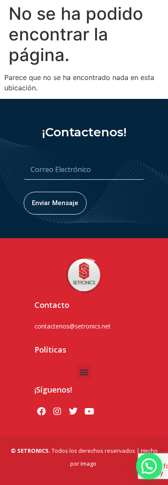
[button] (84, 372)
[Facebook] (41, 411)
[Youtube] (89, 411)
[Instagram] (57, 411)
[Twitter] (73, 411)
